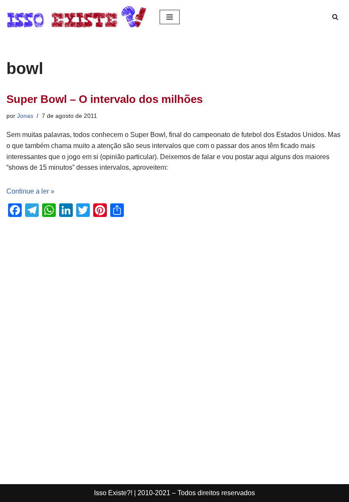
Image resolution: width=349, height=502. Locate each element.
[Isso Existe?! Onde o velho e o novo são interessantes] (76, 17)
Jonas (25, 115)
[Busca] (335, 17)
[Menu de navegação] (170, 17)
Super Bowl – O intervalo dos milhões (104, 99)
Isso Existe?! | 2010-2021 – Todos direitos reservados (174, 492)
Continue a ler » (30, 191)
